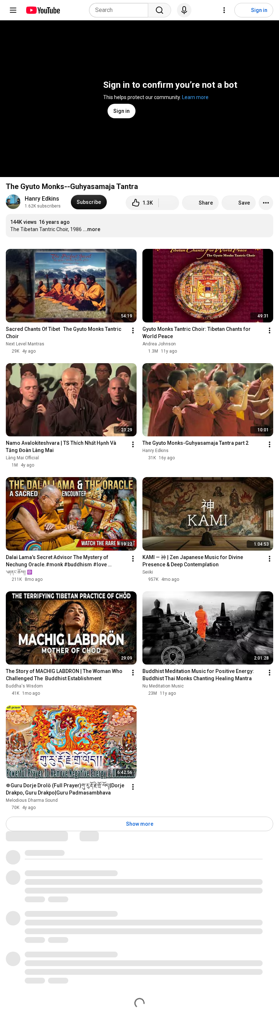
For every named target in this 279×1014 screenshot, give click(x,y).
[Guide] (13, 10)
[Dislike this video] (169, 203)
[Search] (159, 10)
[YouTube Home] (42, 10)
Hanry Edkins (42, 198)
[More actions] (266, 203)
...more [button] (91, 229)
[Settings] (224, 10)
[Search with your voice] (184, 10)
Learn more (195, 97)
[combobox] (120, 10)
